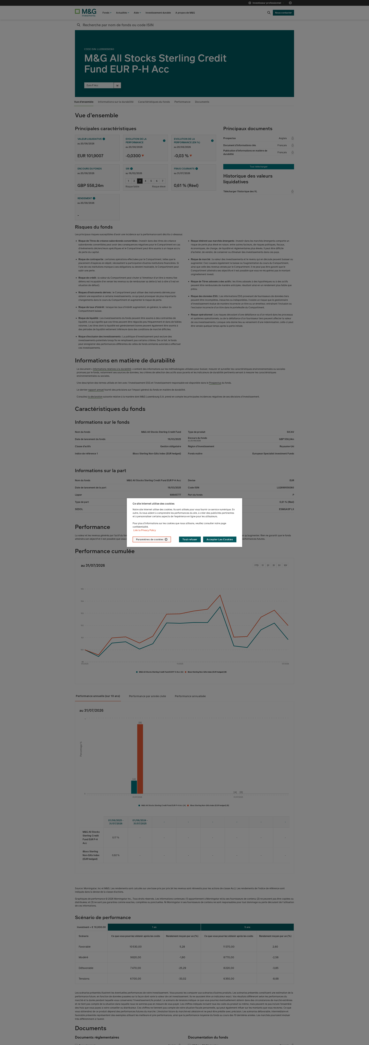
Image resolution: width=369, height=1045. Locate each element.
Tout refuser (189, 539)
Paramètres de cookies (149, 539)
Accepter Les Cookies (220, 539)
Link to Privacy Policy (144, 530)
